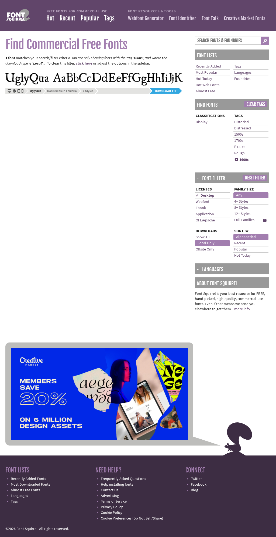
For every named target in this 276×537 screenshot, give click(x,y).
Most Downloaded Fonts (30, 484)
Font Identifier (182, 18)
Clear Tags (256, 104)
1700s (238, 140)
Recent (67, 18)
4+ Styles (241, 201)
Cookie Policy (111, 512)
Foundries (242, 78)
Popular (90, 18)
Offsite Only (205, 249)
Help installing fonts (117, 484)
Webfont (202, 201)
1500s (238, 134)
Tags (109, 18)
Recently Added (208, 66)
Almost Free (205, 91)
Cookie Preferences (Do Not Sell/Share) (132, 518)
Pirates (239, 146)
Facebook (198, 484)
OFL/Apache (205, 220)
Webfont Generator (146, 18)
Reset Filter (255, 178)
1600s (241, 159)
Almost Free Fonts (25, 490)
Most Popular (206, 72)
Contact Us (109, 490)
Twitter (196, 478)
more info (242, 309)
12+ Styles (242, 213)
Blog (194, 490)
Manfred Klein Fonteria (62, 91)
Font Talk (210, 18)
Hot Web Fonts (207, 85)
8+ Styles (241, 207)
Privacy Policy (112, 507)
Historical (241, 122)
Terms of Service (114, 501)
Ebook (201, 208)
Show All (203, 237)
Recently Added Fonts (28, 478)
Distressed (242, 128)
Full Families (244, 220)
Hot (50, 18)
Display (202, 122)
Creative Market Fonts (244, 18)
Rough (239, 153)
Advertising (110, 495)
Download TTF (166, 91)
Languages (242, 72)
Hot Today (204, 78)
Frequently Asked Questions (123, 478)
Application (205, 214)
